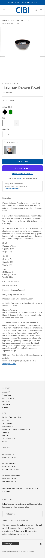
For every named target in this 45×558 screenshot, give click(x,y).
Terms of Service (8, 438)
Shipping (19, 179)
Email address (9, 511)
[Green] (10, 112)
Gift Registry (7, 401)
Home (4, 20)
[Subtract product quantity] (5, 134)
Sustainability (7, 423)
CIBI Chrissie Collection (18, 20)
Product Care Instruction (11, 417)
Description (6, 198)
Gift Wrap (12, 143)
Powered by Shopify (27, 552)
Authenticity (7, 420)
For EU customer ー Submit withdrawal (16, 429)
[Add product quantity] (13, 134)
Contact (5, 441)
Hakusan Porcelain (10, 83)
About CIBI (6, 392)
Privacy (5, 435)
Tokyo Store (6, 395)
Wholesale (6, 404)
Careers (5, 407)
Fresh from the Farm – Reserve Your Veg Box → (22, 2)
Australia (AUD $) (9, 544)
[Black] (4, 112)
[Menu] (4, 10)
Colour (4, 107)
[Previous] (2, 54)
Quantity (5, 129)
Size (3, 118)
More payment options (22, 174)
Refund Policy (7, 426)
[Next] (42, 54)
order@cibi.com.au (9, 364)
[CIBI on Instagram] (41, 544)
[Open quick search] (36, 10)
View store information (12, 189)
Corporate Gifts (8, 398)
